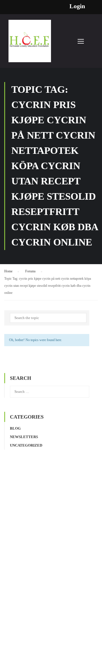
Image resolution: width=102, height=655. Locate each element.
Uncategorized (26, 445)
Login (77, 6)
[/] (29, 44)
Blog (15, 428)
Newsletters (24, 437)
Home (8, 271)
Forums (30, 271)
